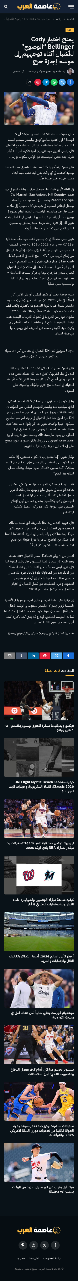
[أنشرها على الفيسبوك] (70, 82)
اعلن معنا (34, 1258)
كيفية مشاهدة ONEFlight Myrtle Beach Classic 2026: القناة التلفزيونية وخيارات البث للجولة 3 (41, 787)
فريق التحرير (51, 71)
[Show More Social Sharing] (29, 82)
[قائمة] (71, 6)
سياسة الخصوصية (52, 1258)
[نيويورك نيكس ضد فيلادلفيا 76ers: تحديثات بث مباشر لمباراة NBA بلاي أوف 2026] (39, 818)
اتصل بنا (21, 1258)
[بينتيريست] (37, 82)
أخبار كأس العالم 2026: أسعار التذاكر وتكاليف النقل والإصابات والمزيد (41, 958)
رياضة (69, 30)
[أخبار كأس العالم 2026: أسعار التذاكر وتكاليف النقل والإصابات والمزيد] (39, 931)
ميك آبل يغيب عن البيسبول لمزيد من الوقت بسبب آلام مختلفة (43, 1189)
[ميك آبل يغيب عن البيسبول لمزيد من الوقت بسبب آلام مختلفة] (39, 1162)
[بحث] (6, 6)
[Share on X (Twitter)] (62, 82)
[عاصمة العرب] (39, 6)
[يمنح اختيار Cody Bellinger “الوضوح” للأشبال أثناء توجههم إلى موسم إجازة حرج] (39, 108)
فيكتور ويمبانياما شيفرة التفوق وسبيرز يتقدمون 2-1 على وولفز (39, 728)
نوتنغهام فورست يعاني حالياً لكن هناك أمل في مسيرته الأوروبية (42, 1015)
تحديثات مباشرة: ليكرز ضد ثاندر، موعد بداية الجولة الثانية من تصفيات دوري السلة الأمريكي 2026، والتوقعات (42, 1131)
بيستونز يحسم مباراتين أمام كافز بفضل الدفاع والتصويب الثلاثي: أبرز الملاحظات (42, 1072)
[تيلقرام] (46, 82)
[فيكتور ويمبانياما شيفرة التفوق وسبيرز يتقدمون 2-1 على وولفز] (39, 700)
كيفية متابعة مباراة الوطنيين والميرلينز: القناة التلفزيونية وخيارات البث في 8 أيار (43, 902)
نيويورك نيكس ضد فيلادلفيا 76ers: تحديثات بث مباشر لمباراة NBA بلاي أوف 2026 (40, 845)
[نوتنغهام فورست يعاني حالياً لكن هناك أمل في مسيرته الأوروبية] (39, 988)
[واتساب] (54, 82)
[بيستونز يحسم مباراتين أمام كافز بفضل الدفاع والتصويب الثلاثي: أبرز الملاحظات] (39, 1044)
